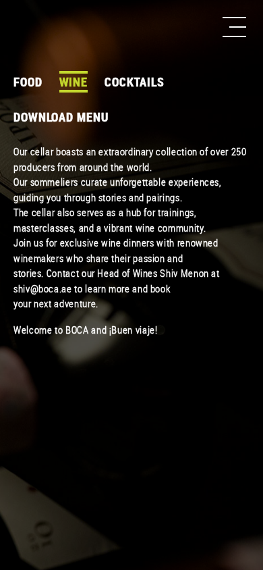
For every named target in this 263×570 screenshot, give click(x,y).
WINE (73, 82)
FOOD (27, 82)
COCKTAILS (135, 82)
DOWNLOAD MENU (60, 117)
